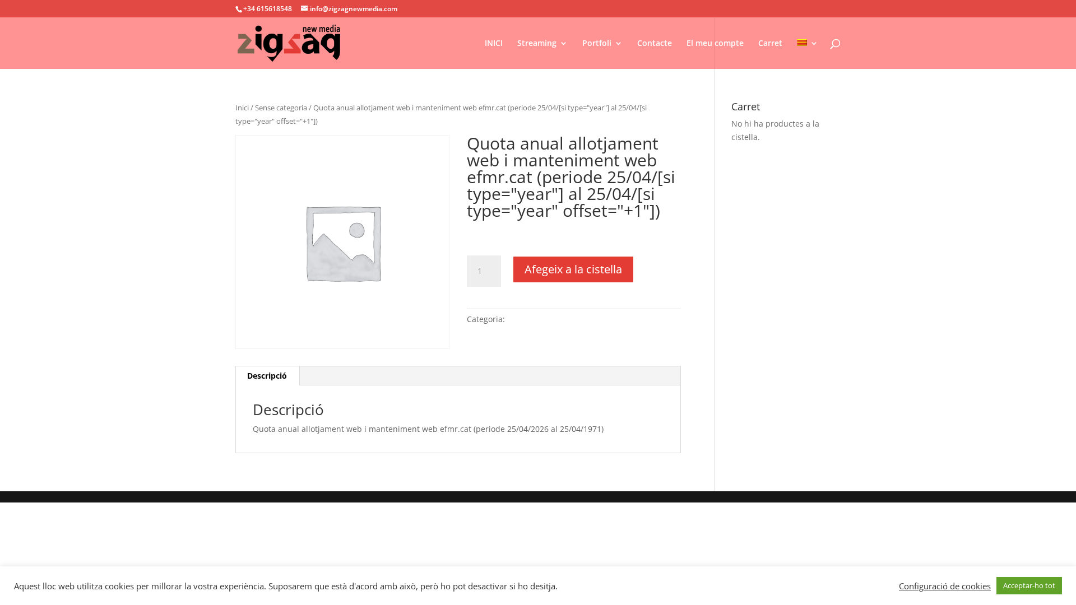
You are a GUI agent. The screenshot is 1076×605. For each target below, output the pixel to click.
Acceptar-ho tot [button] (1029, 585)
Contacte (654, 43)
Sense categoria (281, 108)
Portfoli (596, 43)
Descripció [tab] (267, 375)
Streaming (536, 43)
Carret (770, 43)
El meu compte (715, 43)
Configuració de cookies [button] (945, 586)
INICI (494, 43)
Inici (242, 108)
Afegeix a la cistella (573, 269)
